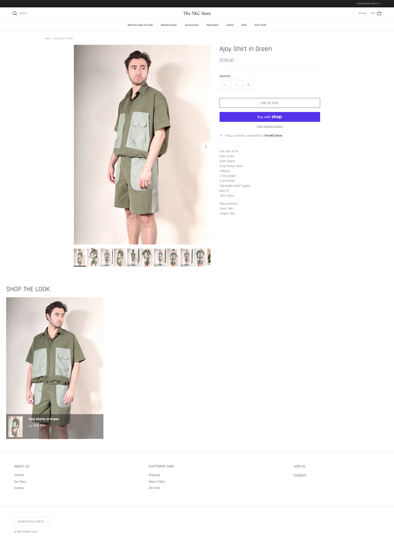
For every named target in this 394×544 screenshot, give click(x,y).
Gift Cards (260, 25)
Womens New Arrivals (140, 25)
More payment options (270, 126)
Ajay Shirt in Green (63, 38)
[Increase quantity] (248, 85)
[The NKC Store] (197, 13)
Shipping (154, 475)
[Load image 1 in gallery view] (142, 144)
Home (230, 25)
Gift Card (154, 488)
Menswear (213, 25)
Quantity (225, 76)
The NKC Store (29, 531)
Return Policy (157, 482)
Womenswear (169, 25)
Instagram (299, 475)
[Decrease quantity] (224, 85)
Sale (244, 25)
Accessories (192, 25)
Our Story (20, 482)
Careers (19, 488)
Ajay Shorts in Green (44, 419)
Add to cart (270, 103)
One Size (40, 425)
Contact (19, 475)
